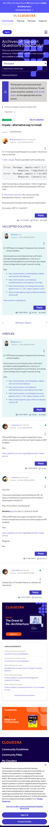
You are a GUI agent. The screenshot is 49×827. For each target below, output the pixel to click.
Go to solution (37, 119)
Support (43, 20)
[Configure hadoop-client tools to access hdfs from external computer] (46, 322)
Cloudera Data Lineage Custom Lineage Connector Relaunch (23, 669)
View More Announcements (24, 695)
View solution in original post (14, 300)
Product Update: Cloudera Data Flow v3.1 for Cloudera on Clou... (24, 688)
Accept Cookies (24, 822)
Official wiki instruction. (13, 195)
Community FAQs (12, 754)
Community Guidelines (15, 749)
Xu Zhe (15, 511)
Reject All (24, 815)
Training (20, 20)
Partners (32, 20)
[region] (24, 794)
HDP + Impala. (9, 160)
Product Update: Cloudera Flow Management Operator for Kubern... (21, 679)
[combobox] (24, 68)
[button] (45, 147)
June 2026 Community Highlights (16, 661)
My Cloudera (9, 760)
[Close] (45, 765)
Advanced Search (9, 75)
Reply (41, 215)
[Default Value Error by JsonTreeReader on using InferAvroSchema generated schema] (2, 323)
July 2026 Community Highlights (16, 654)
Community (7, 20)
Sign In (7, 32)
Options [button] (8, 111)
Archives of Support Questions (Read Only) (20, 107)
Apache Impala (15, 132)
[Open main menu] (46, 32)
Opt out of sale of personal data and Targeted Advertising (24, 807)
